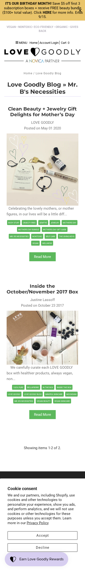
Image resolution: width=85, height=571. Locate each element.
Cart (65, 42)
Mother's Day (69, 223)
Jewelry (55, 223)
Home (28, 73)
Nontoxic (37, 236)
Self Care (50, 236)
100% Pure (18, 387)
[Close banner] (80, 10)
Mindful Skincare (54, 394)
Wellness (47, 243)
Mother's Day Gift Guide (54, 230)
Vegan (35, 243)
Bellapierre (33, 387)
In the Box (48, 387)
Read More (42, 257)
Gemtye (43, 223)
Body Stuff (13, 223)
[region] (42, 10)
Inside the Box (64, 387)
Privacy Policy (38, 523)
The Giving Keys (66, 236)
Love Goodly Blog (34, 84)
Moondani (71, 394)
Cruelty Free (29, 223)
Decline (42, 547)
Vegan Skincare (62, 401)
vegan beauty (44, 401)
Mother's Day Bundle (28, 230)
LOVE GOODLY (14, 394)
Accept (42, 535)
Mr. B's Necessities (19, 236)
